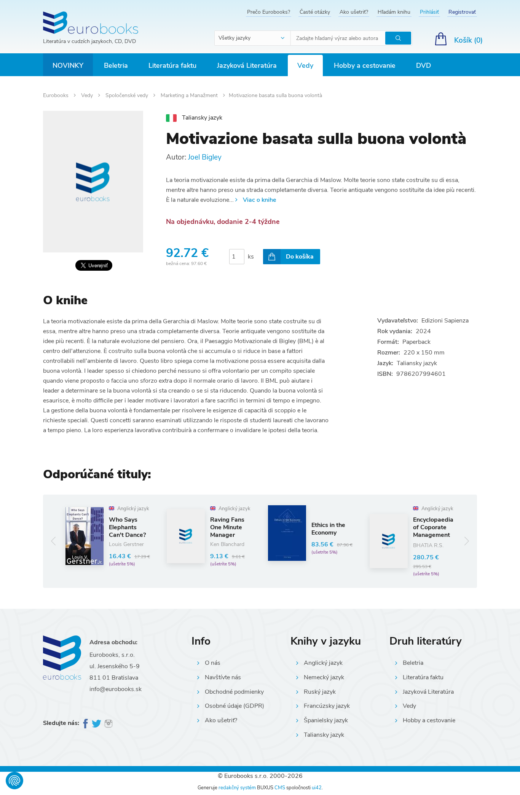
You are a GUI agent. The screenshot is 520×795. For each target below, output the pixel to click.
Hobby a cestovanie (365, 65)
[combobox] (253, 38)
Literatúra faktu (172, 65)
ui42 (317, 787)
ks (251, 256)
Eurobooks (56, 95)
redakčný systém (237, 787)
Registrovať (462, 12)
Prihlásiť (429, 12)
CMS (279, 787)
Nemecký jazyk (324, 677)
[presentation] (53, 541)
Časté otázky (315, 12)
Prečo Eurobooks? (268, 12)
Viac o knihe (259, 200)
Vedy (305, 65)
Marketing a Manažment (190, 95)
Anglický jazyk (323, 663)
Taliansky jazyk (324, 735)
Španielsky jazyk (326, 720)
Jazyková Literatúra (247, 65)
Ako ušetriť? (354, 12)
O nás (212, 663)
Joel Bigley (205, 157)
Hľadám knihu (394, 12)
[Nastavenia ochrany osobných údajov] (14, 780)
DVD (423, 65)
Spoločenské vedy (127, 95)
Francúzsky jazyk (327, 706)
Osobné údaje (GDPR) (234, 706)
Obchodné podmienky (234, 692)
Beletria (116, 65)
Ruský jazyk (320, 692)
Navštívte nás (223, 677)
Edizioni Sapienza (445, 320)
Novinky (68, 65)
